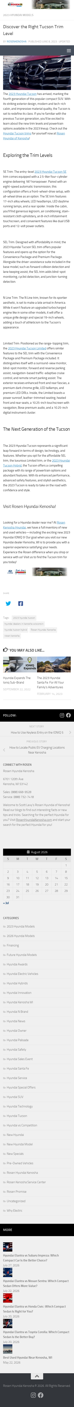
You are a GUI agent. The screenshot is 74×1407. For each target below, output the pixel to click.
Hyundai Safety (16, 1049)
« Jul (6, 903)
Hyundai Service (17, 1078)
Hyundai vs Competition (22, 1125)
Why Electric (14, 1210)
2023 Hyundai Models (18, 15)
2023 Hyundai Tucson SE (50, 172)
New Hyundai (15, 1135)
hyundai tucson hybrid (16, 629)
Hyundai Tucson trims (17, 133)
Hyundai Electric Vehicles (22, 974)
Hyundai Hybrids (17, 983)
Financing (13, 945)
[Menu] (69, 50)
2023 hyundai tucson (24, 617)
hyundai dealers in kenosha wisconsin (24, 623)
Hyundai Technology (20, 1106)
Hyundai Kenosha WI (20, 1002)
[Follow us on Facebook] (68, 715)
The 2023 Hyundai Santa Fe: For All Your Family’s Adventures (50, 682)
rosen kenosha (12, 635)
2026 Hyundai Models (21, 936)
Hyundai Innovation (19, 993)
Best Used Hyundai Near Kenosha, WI (27, 1357)
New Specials (15, 1154)
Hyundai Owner (17, 1030)
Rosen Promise (17, 1192)
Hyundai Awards (17, 964)
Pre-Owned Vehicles (20, 1163)
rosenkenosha (17, 41)
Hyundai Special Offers (21, 1087)
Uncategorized (16, 1201)
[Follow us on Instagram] (61, 715)
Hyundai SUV (15, 1097)
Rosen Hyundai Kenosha (43, 629)
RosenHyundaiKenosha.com (34, 820)
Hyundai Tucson (17, 1116)
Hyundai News (16, 1021)
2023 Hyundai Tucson (23, 94)
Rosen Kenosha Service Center (26, 1182)
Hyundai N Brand (17, 1012)
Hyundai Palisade (18, 1040)
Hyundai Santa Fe (18, 1068)
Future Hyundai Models (22, 955)
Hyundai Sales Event (20, 1059)
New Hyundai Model (20, 1144)
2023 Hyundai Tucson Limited (27, 348)
